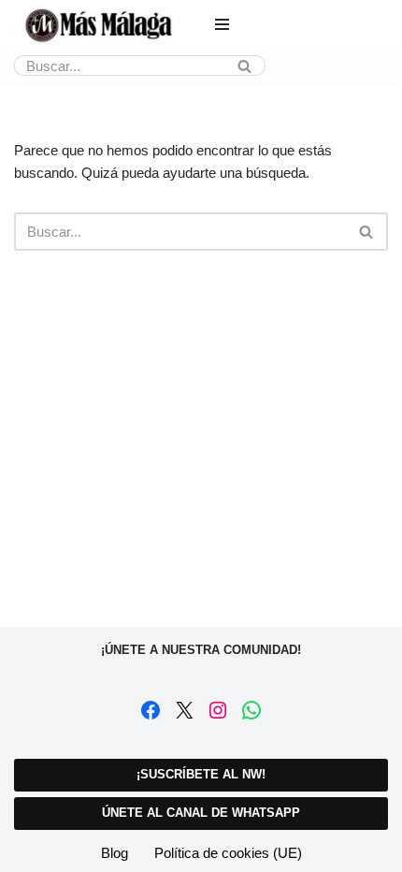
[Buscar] (244, 65)
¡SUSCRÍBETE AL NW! (201, 774)
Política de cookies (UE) (228, 853)
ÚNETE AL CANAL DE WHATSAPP (201, 813)
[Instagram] (218, 710)
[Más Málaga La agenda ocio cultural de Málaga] (98, 25)
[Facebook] (150, 710)
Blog (114, 853)
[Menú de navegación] (222, 24)
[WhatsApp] (251, 710)
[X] (184, 710)
